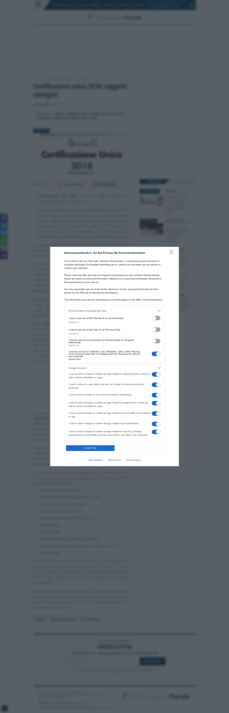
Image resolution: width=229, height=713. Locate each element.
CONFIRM (90, 448)
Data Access (114, 460)
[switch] (156, 318)
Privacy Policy (133, 460)
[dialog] (114, 356)
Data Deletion (95, 460)
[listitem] (114, 310)
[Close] (172, 253)
